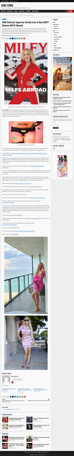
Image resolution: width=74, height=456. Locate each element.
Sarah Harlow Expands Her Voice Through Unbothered (29, 439)
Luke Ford (7, 5)
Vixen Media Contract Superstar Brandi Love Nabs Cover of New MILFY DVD (25, 389)
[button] (3, 38)
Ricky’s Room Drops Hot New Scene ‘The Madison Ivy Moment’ (29, 427)
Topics (54, 30)
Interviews (28, 11)
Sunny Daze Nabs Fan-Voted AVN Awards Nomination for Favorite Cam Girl (5, 427)
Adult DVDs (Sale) (35, 11)
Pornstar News (10, 11)
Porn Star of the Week (58, 36)
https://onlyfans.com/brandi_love (23, 183)
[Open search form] (65, 11)
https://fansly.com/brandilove (35, 186)
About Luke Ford (56, 24)
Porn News (3, 11)
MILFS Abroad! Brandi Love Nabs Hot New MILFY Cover (8, 389)
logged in (9, 409)
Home (54, 22)
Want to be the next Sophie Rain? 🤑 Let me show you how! (37, 452)
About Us (15, 1)
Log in (54, 148)
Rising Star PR (6, 35)
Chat (71, 11)
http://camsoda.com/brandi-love (37, 197)
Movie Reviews (21, 11)
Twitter (55, 45)
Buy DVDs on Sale (56, 50)
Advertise (55, 26)
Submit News (56, 28)
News (55, 43)
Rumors (15, 11)
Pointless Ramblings (57, 47)
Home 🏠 (11, 1)
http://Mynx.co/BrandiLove (8, 202)
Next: (39, 400)
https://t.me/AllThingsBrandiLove (34, 218)
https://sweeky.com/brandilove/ (9, 224)
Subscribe (55, 127)
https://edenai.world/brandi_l (16, 215)
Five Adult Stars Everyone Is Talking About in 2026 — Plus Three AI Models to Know (5, 446)
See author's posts (17, 379)
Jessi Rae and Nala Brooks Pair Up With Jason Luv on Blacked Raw (29, 446)
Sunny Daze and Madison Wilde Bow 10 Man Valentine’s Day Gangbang (5, 420)
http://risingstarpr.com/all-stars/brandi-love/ (25, 231)
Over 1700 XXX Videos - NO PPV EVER (26, 145)
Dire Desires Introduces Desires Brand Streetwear (29, 420)
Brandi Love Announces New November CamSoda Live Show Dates (40, 389)
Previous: (13, 401)
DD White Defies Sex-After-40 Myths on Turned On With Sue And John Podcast (5, 439)
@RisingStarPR (15, 234)
